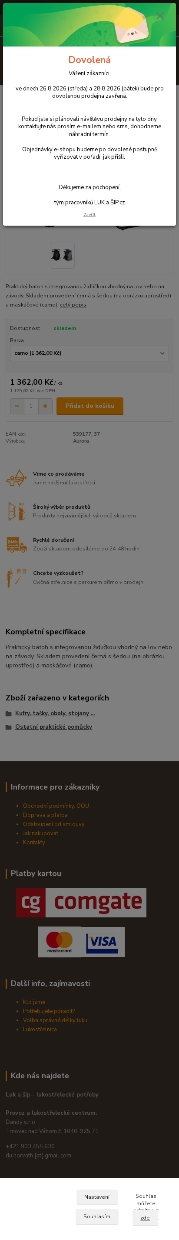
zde (145, 1217)
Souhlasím (96, 1216)
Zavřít (89, 214)
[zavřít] (160, 16)
